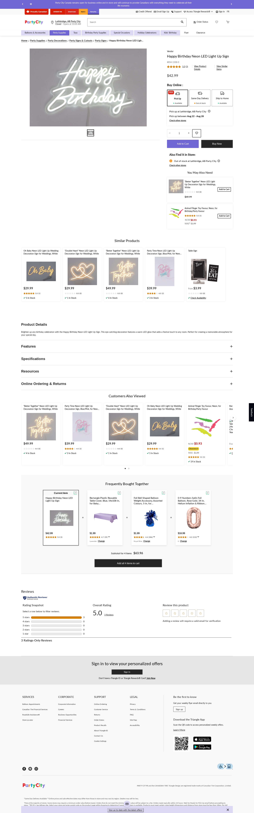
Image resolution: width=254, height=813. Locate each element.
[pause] (30, 4)
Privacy (133, 704)
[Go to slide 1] (90, 132)
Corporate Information (67, 704)
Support (178, 12)
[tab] (177, 98)
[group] (202, 448)
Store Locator (27, 720)
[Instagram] (36, 769)
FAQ (131, 715)
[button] (182, 22)
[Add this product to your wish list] (196, 133)
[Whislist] (216, 22)
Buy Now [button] (217, 144)
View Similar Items (222, 67)
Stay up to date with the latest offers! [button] (125, 810)
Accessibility (135, 725)
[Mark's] (83, 12)
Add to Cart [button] (183, 144)
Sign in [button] (222, 12)
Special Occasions (122, 33)
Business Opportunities (67, 715)
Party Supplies (59, 33)
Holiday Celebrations (147, 33)
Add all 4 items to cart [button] (128, 563)
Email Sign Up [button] (163, 12)
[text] (41, 293)
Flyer (186, 33)
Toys (75, 33)
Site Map (133, 720)
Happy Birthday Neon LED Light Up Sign (198, 56)
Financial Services (65, 720)
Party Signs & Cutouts (80, 40)
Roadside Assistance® (31, 715)
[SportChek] (72, 12)
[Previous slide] (22, 4)
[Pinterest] (30, 769)
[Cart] (227, 22)
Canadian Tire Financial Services (34, 709)
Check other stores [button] (177, 121)
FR (228, 12)
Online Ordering (100, 704)
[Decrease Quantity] (169, 133)
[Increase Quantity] (188, 133)
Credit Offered (145, 12)
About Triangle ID (101, 730)
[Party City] (93, 12)
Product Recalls (100, 725)
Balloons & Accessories (35, 33)
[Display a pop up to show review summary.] (109, 538)
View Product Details (200, 67)
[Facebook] (24, 769)
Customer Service (101, 709)
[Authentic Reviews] (35, 598)
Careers (61, 709)
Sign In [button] (127, 672)
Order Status (202, 22)
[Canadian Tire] (57, 12)
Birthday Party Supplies (95, 33)
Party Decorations (57, 40)
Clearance (200, 33)
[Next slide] (231, 4)
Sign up (179, 709)
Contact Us (98, 736)
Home (24, 40)
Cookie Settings (100, 741)
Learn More (179, 730)
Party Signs (101, 40)
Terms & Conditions (137, 709)
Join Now (150, 678)
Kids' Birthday (170, 33)
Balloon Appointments (31, 704)
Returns (97, 715)
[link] (178, 66)
